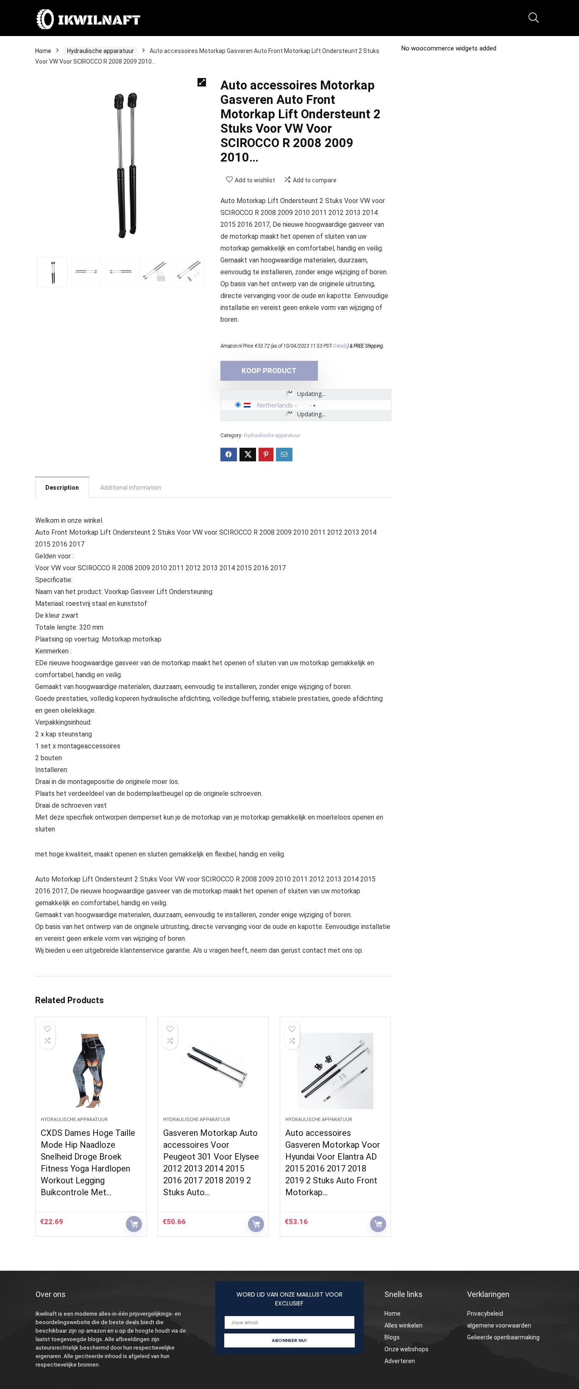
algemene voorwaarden (499, 1325)
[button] (202, 82)
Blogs (392, 1337)
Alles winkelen (403, 1325)
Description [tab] (62, 487)
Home (43, 50)
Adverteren (399, 1361)
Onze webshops (406, 1349)
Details (340, 346)
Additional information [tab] (130, 487)
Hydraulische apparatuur (100, 50)
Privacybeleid (485, 1313)
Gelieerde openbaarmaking (503, 1337)
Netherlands (275, 405)
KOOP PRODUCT (269, 370)
